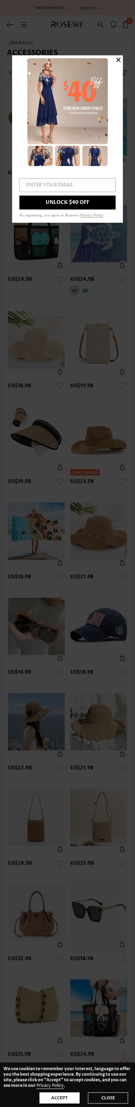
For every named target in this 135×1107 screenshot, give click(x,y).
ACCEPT (59, 1098)
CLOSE (108, 1098)
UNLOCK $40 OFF (67, 202)
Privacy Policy (50, 1086)
